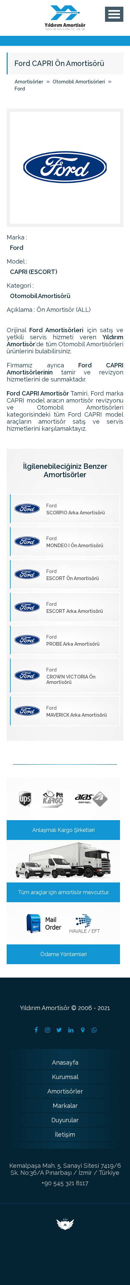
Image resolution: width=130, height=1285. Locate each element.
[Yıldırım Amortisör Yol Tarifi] (83, 1030)
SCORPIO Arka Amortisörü (75, 509)
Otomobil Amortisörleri (79, 81)
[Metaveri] (65, 1227)
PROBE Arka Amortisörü (73, 640)
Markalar (65, 1105)
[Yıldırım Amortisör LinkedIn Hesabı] (71, 1030)
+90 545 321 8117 (65, 1183)
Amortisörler (29, 81)
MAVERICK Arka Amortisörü (76, 711)
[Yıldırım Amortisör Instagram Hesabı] (48, 1030)
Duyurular (65, 1120)
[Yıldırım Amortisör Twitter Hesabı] (59, 1030)
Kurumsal (65, 1076)
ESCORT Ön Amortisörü (72, 575)
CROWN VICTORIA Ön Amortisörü (70, 676)
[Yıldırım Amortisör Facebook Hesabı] (36, 1030)
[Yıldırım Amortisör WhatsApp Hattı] (94, 1030)
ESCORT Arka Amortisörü (74, 607)
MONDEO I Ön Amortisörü (74, 542)
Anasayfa (65, 1062)
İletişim (65, 1134)
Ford (20, 88)
